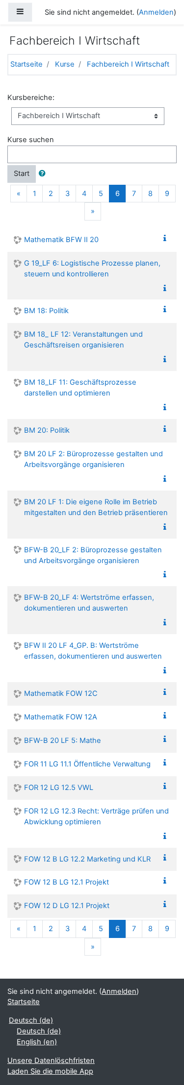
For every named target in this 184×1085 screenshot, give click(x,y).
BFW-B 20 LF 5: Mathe (62, 740)
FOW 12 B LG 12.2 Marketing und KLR (87, 859)
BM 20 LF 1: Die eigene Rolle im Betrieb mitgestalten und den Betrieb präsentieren (96, 507)
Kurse (65, 64)
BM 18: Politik (46, 310)
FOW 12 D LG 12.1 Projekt (66, 905)
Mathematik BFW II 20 (61, 239)
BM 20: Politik (47, 430)
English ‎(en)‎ (37, 1041)
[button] (44, 174)
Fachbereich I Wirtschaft (128, 64)
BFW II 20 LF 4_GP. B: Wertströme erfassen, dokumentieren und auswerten (93, 651)
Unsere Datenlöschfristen (51, 1060)
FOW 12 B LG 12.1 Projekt (66, 882)
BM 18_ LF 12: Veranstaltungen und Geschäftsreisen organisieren (83, 339)
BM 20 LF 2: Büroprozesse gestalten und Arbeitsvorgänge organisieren (93, 459)
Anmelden (156, 12)
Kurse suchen (30, 139)
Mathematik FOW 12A (60, 717)
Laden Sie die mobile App (50, 1071)
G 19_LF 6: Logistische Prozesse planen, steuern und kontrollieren (92, 268)
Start (21, 173)
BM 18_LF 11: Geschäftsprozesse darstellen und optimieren (80, 387)
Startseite (26, 64)
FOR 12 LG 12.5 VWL (58, 787)
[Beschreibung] (167, 238)
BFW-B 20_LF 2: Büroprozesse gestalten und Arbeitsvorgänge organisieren (93, 555)
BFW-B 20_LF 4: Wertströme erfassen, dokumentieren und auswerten (89, 603)
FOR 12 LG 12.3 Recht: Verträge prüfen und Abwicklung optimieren (96, 816)
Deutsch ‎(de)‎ (31, 1020)
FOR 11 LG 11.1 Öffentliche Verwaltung (87, 764)
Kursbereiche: (30, 97)
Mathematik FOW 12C (61, 693)
